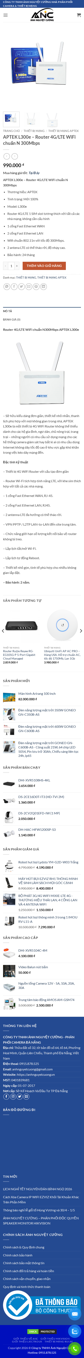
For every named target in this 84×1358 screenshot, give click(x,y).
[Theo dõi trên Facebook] (6, 1097)
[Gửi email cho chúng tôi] (26, 1097)
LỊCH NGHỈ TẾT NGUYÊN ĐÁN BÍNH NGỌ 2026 (37, 1189)
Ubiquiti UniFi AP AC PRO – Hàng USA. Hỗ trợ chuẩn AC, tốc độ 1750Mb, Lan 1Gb (62, 655)
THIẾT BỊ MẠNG (34, 131)
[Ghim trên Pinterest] (36, 286)
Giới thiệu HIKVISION (55, 1338)
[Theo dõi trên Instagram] (13, 1097)
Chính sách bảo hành (17, 1255)
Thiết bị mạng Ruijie (59, 1341)
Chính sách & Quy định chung (23, 1247)
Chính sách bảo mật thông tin (23, 1263)
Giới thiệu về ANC (25, 1338)
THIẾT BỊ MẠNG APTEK (63, 131)
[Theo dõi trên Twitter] (20, 1097)
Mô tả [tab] (7, 311)
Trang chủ (11, 131)
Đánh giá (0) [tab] (11, 319)
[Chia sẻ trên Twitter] (21, 286)
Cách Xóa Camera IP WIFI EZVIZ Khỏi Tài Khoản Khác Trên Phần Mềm (41, 1199)
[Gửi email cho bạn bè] (28, 286)
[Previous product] (14, 156)
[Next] (74, 69)
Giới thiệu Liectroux (27, 1341)
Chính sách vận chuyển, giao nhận (27, 1279)
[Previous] (9, 69)
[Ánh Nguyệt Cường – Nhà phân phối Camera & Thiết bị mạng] (42, 15)
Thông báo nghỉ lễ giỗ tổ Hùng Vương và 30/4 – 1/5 (39, 1210)
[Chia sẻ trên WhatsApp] (6, 286)
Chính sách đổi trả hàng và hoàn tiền (28, 1271)
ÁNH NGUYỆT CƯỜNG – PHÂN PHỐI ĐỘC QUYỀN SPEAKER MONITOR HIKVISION (41, 1220)
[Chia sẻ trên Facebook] (14, 286)
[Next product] (6, 156)
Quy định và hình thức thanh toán (26, 1287)
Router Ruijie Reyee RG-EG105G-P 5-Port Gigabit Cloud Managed (19, 655)
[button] (5, 15)
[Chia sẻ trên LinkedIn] (43, 286)
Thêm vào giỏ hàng (44, 266)
